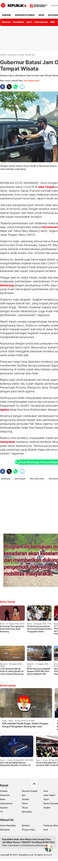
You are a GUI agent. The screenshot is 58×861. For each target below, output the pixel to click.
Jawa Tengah (46, 186)
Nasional (6, 22)
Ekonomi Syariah (25, 15)
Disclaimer (5, 829)
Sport (29, 22)
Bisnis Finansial (51, 803)
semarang (5, 478)
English (47, 807)
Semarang (7, 285)
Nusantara (12, 55)
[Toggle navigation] (3, 5)
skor (41, 15)
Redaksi (26, 825)
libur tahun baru (37, 478)
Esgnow (4, 807)
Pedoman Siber (51, 825)
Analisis (25, 799)
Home (2, 55)
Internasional (41, 22)
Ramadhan (27, 811)
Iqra (24, 795)
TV (1, 811)
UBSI (52, 22)
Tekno (25, 803)
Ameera (3, 791)
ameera (6, 15)
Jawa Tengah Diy (27, 55)
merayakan (8, 442)
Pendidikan (18, 22)
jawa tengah (20, 478)
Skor (46, 791)
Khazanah (4, 795)
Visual (25, 807)
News (3, 799)
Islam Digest (49, 795)
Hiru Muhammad (31, 80)
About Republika (8, 825)
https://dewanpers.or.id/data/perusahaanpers (24, 845)
